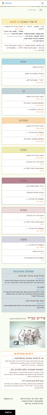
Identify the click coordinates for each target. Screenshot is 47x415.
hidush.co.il (8, 399)
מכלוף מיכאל (40, 290)
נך (23, 91)
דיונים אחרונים (23, 353)
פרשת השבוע (23, 21)
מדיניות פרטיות (37, 403)
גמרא (23, 210)
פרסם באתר (38, 401)
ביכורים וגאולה (38, 67)
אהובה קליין (40, 303)
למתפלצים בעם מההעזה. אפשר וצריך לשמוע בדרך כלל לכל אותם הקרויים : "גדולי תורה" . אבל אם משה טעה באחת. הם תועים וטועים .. (24, 386)
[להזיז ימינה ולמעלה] (3, 411)
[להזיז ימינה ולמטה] (3, 413)
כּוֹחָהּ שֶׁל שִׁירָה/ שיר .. (34, 301)
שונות (23, 180)
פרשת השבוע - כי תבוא (26, 45)
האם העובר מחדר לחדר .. (26, 48)
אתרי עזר (34, 399)
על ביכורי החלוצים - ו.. (35, 109)
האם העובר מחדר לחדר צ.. (33, 168)
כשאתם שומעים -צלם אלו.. (33, 103)
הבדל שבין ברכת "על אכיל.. (30, 276)
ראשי (41, 399)
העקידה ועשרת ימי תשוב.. (34, 73)
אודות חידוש (25, 399)
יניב (42, 69)
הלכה (23, 150)
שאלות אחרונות (23, 271)
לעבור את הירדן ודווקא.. (35, 96)
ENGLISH (8, 3)
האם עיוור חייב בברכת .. (34, 162)
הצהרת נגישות (27, 401)
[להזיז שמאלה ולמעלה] (2, 411)
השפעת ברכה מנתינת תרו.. (33, 258)
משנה (23, 239)
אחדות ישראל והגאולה (35, 192)
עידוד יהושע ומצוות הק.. (35, 186)
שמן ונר (40, 287)
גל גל (42, 164)
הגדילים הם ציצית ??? (33, 381)
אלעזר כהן (40, 135)
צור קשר (27, 403)
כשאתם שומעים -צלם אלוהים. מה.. (27, 369)
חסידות (23, 120)
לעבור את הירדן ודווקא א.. (13, 26)
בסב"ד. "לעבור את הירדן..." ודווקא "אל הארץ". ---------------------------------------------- (13, 34)
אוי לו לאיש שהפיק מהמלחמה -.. (28, 358)
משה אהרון (19, 29)
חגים (23, 61)
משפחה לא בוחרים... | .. (34, 132)
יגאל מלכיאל (40, 278)
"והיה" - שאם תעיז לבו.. (35, 80)
